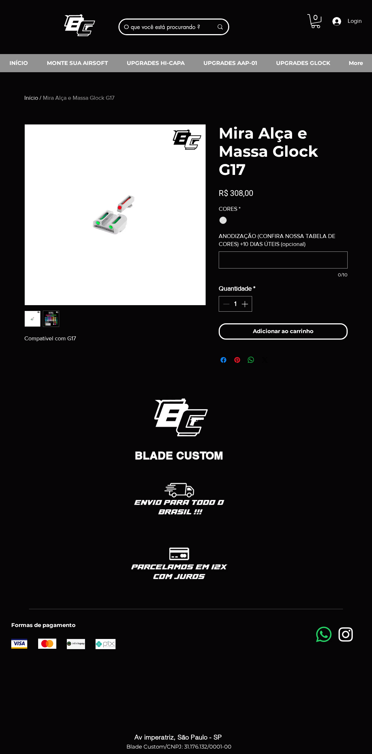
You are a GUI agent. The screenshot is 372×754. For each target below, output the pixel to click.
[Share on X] (264, 360)
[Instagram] (345, 634)
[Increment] (245, 303)
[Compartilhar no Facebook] (223, 360)
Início (31, 98)
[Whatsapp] (323, 634)
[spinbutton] (235, 303)
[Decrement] (225, 303)
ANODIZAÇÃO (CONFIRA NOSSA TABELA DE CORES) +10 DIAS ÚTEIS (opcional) (277, 240)
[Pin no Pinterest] (237, 360)
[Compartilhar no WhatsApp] (251, 360)
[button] (315, 21)
